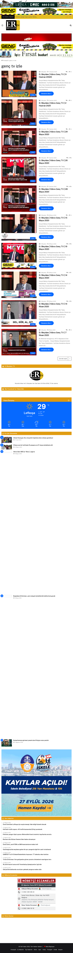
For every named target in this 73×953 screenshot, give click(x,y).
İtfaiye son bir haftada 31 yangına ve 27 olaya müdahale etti (33, 445)
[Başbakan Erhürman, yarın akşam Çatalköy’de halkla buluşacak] (6, 666)
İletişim (60, 949)
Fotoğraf (49, 949)
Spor (39, 949)
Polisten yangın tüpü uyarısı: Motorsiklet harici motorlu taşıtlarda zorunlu (37, 17)
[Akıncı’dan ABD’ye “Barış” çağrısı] (6, 522)
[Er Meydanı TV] (13, 25)
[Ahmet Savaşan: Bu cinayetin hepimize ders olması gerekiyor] (6, 440)
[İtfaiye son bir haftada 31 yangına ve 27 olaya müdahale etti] (6, 446)
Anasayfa (5, 60)
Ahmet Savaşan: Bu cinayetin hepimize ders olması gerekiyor (33, 438)
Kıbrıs (35, 949)
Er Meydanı (43, 71)
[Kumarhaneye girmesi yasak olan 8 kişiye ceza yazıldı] (6, 743)
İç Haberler (20, 949)
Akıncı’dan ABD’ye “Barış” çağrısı (24, 451)
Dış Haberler (29, 949)
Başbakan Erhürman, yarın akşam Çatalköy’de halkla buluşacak (34, 596)
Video (44, 949)
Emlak (55, 949)
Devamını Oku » (46, 93)
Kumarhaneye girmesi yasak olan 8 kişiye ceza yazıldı (31, 740)
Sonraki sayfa (63, 358)
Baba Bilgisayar (50, 946)
